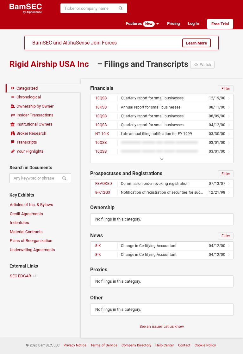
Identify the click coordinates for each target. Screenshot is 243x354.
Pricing (173, 23)
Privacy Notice (75, 345)
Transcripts (26, 142)
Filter (225, 88)
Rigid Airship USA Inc (50, 64)
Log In (193, 23)
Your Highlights (30, 151)
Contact (184, 345)
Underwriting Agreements (32, 249)
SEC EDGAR (21, 276)
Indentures (19, 222)
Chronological (28, 97)
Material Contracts (26, 231)
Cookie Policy (205, 345)
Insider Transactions (34, 115)
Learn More (196, 43)
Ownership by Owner (34, 106)
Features (139, 23)
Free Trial (220, 23)
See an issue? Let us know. (162, 326)
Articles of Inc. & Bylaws (31, 204)
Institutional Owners (34, 124)
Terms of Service (103, 345)
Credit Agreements (26, 213)
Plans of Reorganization (31, 240)
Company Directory (136, 345)
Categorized (27, 88)
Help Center (164, 345)
